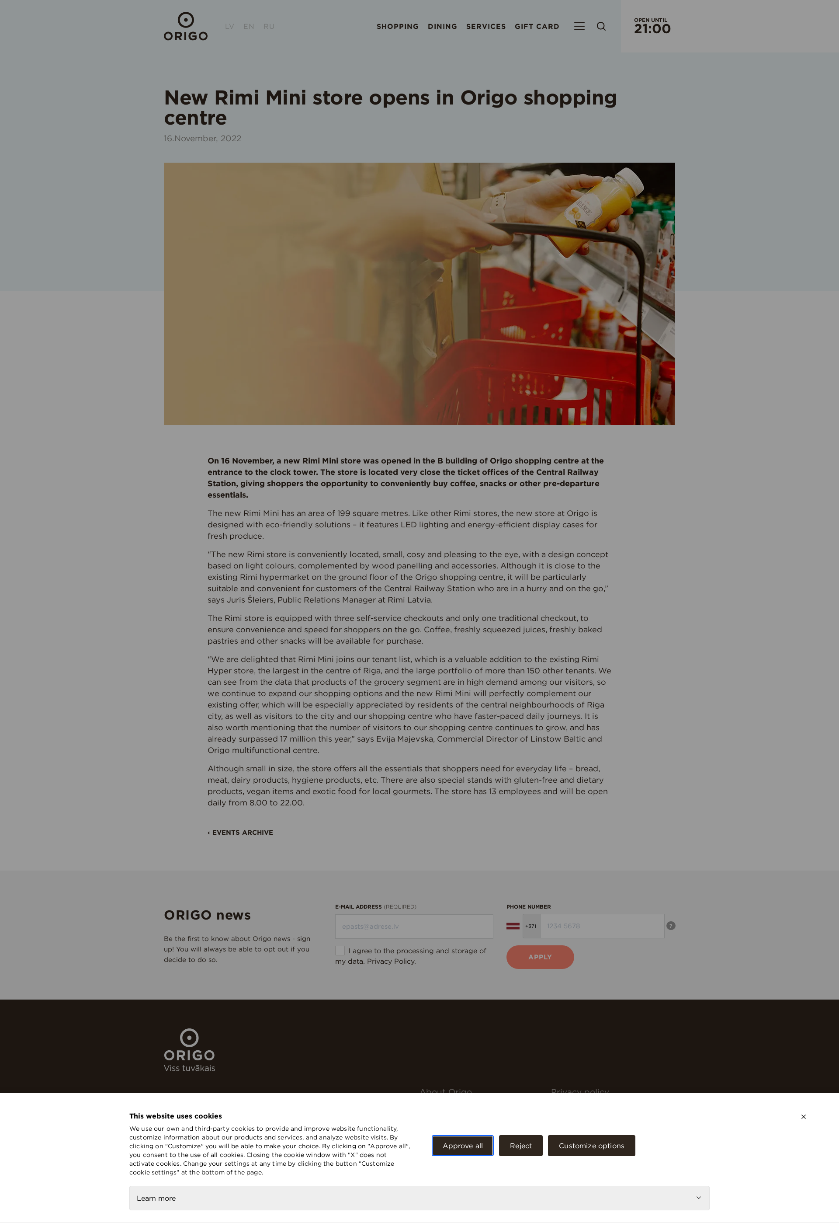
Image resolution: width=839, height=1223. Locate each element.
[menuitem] (482, 1091)
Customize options (591, 1145)
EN (249, 26)
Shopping (398, 26)
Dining (443, 26)
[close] (803, 1116)
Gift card (537, 26)
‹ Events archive (240, 832)
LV (230, 26)
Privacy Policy (390, 961)
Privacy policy (580, 1092)
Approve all (463, 1145)
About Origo (446, 1092)
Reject (521, 1145)
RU (269, 26)
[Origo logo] (189, 1068)
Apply (540, 957)
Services (486, 26)
